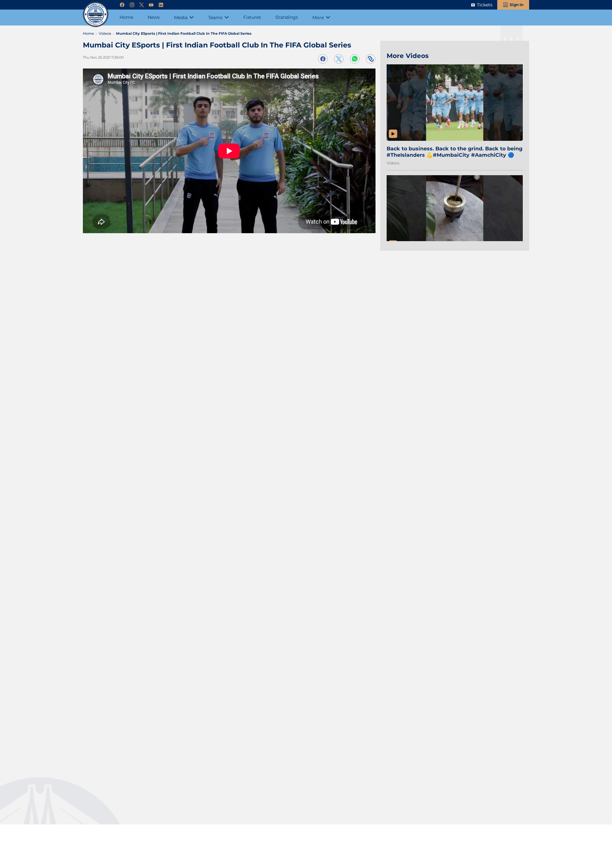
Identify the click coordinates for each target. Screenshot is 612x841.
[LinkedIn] (161, 5)
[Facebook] (122, 5)
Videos (393, 163)
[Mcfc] (95, 14)
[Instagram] (132, 5)
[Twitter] (141, 5)
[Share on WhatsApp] (355, 59)
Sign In (516, 4)
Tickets (484, 5)
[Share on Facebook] (323, 59)
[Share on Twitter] (339, 59)
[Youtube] (151, 5)
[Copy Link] (370, 59)
